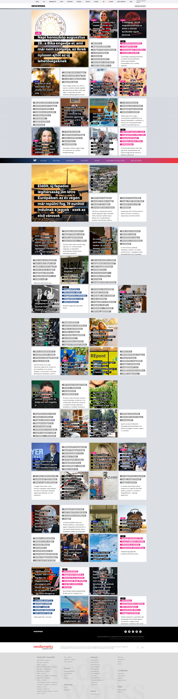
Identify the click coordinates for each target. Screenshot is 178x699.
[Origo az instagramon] (133, 631)
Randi (111, 1)
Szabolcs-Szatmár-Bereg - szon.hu (47, 691)
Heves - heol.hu (41, 680)
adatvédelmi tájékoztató (103, 636)
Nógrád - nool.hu (42, 686)
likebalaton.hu (95, 669)
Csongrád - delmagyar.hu (44, 669)
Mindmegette (52, 1)
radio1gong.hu (122, 689)
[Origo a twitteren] (129, 631)
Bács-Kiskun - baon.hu (43, 660)
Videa (61, 1)
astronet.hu (94, 660)
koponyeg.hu (121, 675)
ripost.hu (120, 657)
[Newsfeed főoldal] (38, 631)
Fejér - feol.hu (41, 673)
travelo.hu (94, 675)
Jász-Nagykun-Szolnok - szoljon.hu (47, 682)
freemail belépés (140, 6)
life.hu (119, 661)
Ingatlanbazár (121, 1)
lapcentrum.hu (122, 680)
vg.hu (65, 687)
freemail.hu (121, 673)
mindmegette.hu (95, 673)
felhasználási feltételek (116, 636)
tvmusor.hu (94, 684)
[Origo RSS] (140, 631)
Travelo (88, 1)
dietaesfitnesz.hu (96, 678)
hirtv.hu (66, 675)
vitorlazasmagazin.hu (97, 680)
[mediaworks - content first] (43, 647)
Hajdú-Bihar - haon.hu (43, 678)
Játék (131, 1)
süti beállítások (126, 636)
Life (44, 1)
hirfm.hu (120, 692)
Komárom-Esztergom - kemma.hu (47, 684)
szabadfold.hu (68, 673)
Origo (37, 1)
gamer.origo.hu (95, 667)
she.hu (120, 664)
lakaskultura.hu (95, 664)
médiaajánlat (141, 636)
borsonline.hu (95, 694)
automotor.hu (95, 662)
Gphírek (96, 1)
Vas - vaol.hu (68, 657)
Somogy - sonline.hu (43, 689)
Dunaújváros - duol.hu (43, 671)
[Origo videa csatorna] (137, 631)
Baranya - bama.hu (42, 662)
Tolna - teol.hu (41, 693)
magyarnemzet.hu (69, 671)
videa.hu (120, 678)
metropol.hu (121, 659)
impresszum (134, 636)
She (104, 1)
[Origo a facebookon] (125, 631)
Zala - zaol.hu (68, 661)
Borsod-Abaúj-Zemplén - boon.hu (47, 667)
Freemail (79, 1)
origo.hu (66, 678)
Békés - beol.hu (41, 664)
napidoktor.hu (95, 671)
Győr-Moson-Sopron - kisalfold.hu (47, 675)
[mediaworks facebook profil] (138, 647)
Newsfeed (69, 1)
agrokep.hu (67, 689)
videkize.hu (94, 682)
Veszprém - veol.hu (69, 659)
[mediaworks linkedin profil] (142, 647)
